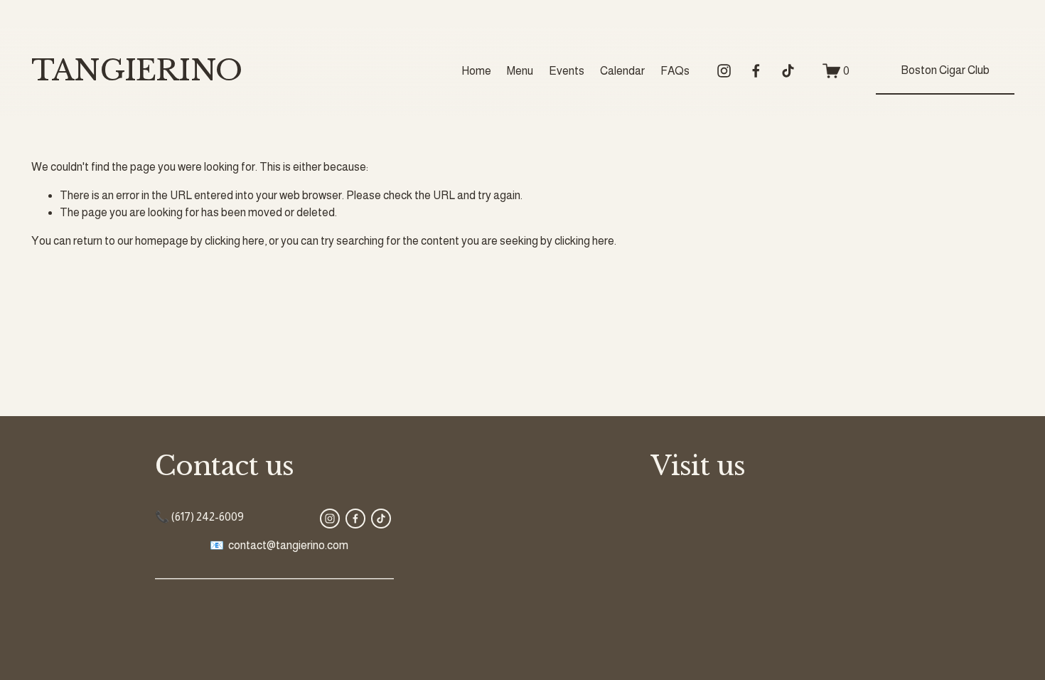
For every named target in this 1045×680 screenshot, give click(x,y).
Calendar (622, 71)
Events (566, 71)
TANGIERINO (136, 70)
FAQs (675, 71)
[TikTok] (788, 71)
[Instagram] (724, 71)
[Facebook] (756, 71)
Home (476, 71)
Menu (520, 71)
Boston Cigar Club (945, 70)
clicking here (234, 241)
